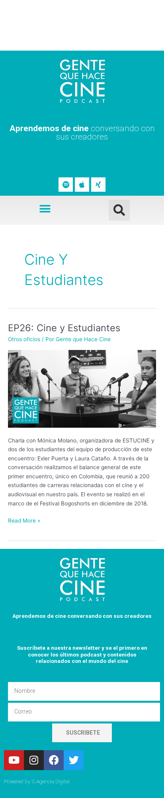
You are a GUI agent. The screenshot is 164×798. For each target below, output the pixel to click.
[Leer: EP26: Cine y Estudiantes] (82, 388)
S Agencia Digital (51, 781)
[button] (45, 209)
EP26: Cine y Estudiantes (64, 328)
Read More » (24, 520)
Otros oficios (24, 339)
